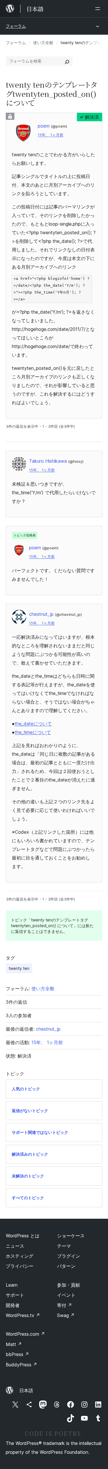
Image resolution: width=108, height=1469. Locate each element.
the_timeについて (33, 732)
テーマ (64, 1246)
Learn (12, 1285)
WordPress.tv (23, 1315)
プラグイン (68, 1256)
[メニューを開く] (99, 8)
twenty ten (19, 968)
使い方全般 (43, 42)
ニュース (15, 1246)
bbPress (17, 1354)
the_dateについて (33, 723)
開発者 (13, 1305)
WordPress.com (25, 1334)
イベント (66, 1295)
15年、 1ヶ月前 (50, 135)
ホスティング (19, 1256)
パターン (66, 1266)
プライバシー (19, 1266)
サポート (15, 1295)
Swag (66, 1315)
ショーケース (71, 1236)
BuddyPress (21, 1365)
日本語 (26, 1390)
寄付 (64, 1305)
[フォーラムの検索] (67, 61)
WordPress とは (22, 1236)
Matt (14, 1344)
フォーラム (16, 26)
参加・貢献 (68, 1285)
